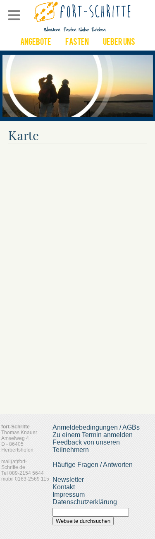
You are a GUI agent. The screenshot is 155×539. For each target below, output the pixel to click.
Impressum (68, 494)
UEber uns (119, 42)
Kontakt (63, 487)
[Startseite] (83, 30)
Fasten (77, 42)
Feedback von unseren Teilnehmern (86, 446)
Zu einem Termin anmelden (92, 434)
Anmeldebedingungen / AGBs (96, 427)
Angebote (35, 42)
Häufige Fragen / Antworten (92, 464)
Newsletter (68, 479)
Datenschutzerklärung (84, 501)
